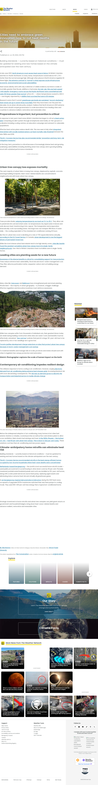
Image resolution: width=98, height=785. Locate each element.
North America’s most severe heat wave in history (30, 73)
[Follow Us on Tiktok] (87, 727)
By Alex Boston (5, 548)
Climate (9, 14)
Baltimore (26, 283)
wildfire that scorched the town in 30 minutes (38, 96)
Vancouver (15, 283)
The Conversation (22, 554)
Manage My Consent (7, 735)
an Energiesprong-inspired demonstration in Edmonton (21, 480)
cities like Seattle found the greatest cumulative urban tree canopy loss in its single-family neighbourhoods (32, 246)
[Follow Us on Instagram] (79, 727)
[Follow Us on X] (94, 727)
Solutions (15, 14)
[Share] (1, 51)
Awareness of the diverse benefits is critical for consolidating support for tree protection (32, 259)
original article (58, 554)
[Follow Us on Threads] (90, 727)
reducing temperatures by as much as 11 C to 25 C (34, 221)
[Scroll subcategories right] (89, 574)
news (4, 14)
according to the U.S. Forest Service (13, 237)
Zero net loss (21, 338)
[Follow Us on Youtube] (83, 727)
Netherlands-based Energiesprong (12, 467)
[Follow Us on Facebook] (75, 727)
